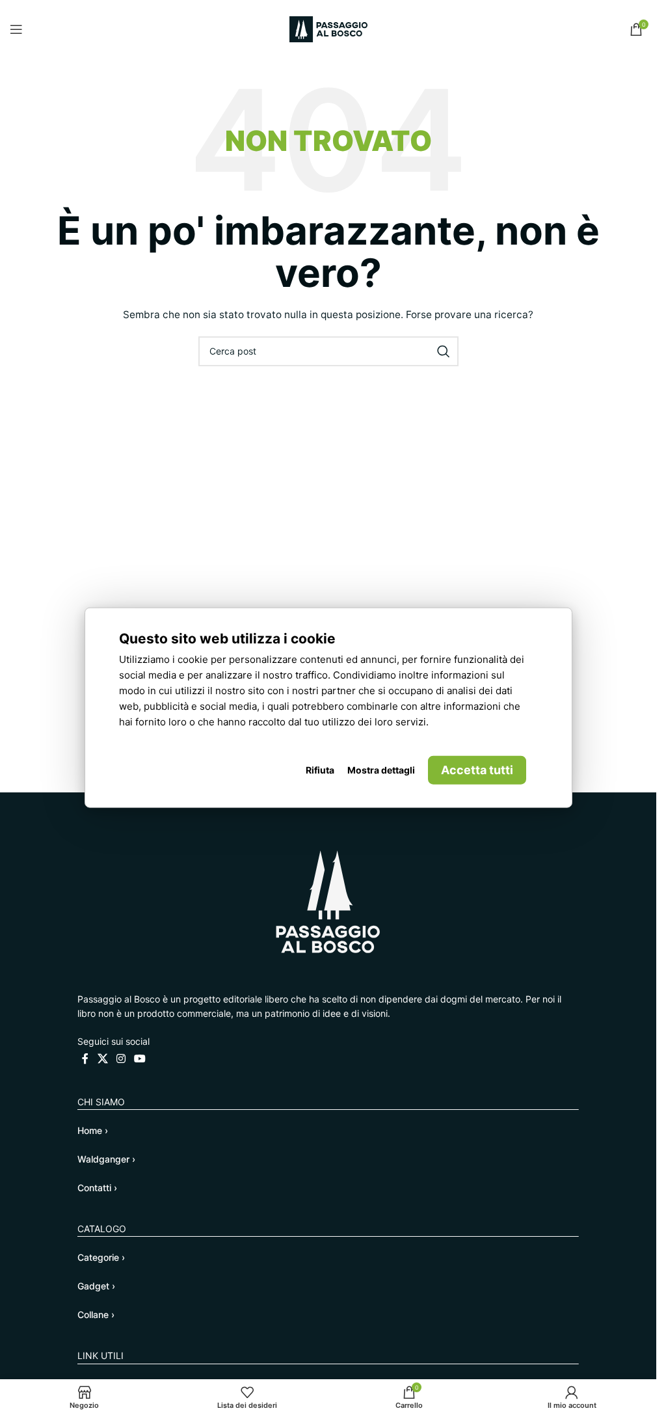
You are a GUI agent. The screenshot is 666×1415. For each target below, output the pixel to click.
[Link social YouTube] (140, 1058)
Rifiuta (320, 769)
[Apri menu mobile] (16, 29)
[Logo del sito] (328, 28)
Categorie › (101, 1257)
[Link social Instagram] (120, 1058)
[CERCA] (444, 351)
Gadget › (96, 1285)
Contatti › (97, 1187)
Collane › (95, 1314)
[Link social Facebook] (85, 1058)
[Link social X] (102, 1058)
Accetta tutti (477, 770)
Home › (92, 1130)
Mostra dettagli (381, 769)
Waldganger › (106, 1159)
